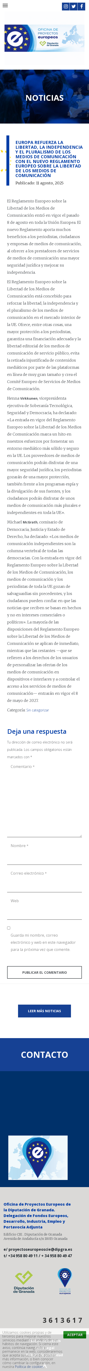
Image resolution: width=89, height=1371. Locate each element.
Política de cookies (29, 1366)
